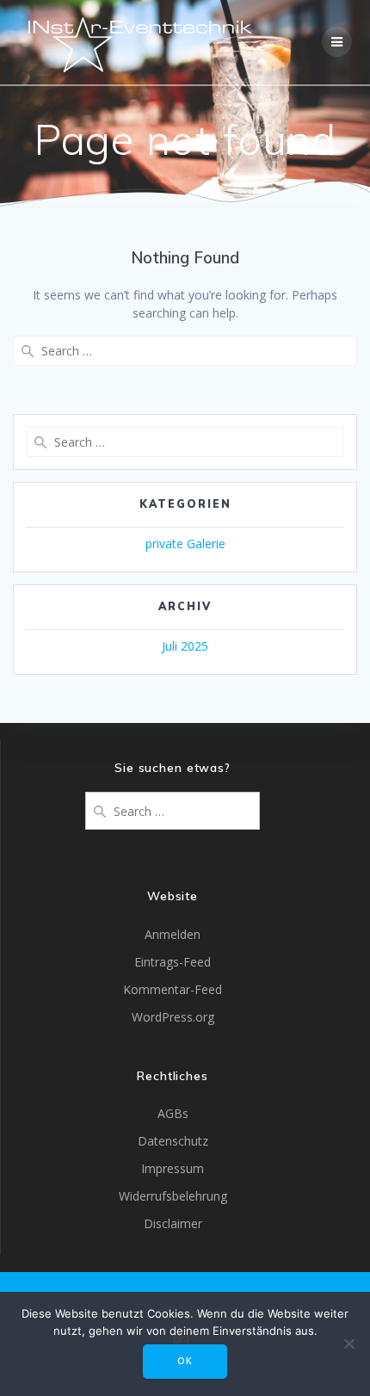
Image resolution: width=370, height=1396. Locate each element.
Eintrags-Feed (172, 962)
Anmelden (172, 934)
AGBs (172, 1113)
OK (185, 1361)
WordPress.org (173, 1017)
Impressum (172, 1168)
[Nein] (348, 1343)
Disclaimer (173, 1223)
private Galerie (185, 543)
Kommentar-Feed (172, 989)
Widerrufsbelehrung (173, 1196)
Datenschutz (173, 1141)
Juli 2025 (185, 646)
